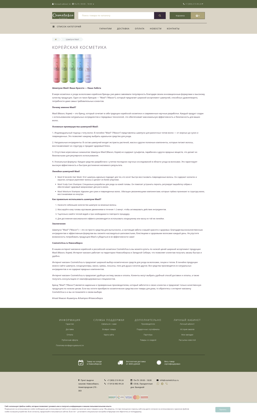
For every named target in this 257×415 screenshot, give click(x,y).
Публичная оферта (70, 340)
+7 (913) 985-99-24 (115, 383)
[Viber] (166, 384)
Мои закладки (187, 334)
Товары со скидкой (148, 340)
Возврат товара (109, 329)
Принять (222, 409)
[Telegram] (162, 384)
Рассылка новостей (187, 340)
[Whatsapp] (158, 383)
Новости (156, 28)
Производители (148, 324)
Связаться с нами (108, 324)
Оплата (140, 28)
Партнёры (148, 334)
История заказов (187, 329)
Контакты (173, 28)
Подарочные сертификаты (148, 329)
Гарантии (105, 28)
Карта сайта (109, 334)
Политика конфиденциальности (70, 345)
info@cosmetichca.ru (169, 380)
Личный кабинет (187, 324)
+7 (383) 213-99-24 (115, 380)
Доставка (123, 28)
